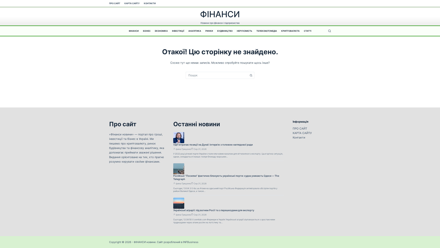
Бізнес (147, 31)
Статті (307, 31)
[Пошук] (329, 31)
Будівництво (225, 31)
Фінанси (134, 31)
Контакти (150, 3)
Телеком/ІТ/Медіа (266, 31)
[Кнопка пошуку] (251, 75)
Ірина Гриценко (183, 149)
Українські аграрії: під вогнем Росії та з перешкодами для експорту (213, 210)
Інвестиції (178, 31)
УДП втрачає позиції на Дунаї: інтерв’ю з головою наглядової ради (213, 144)
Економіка (161, 31)
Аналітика (194, 31)
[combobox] (217, 75)
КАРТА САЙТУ (132, 3)
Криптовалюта (290, 31)
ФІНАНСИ (220, 14)
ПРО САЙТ (114, 3)
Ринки (209, 31)
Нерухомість (244, 31)
